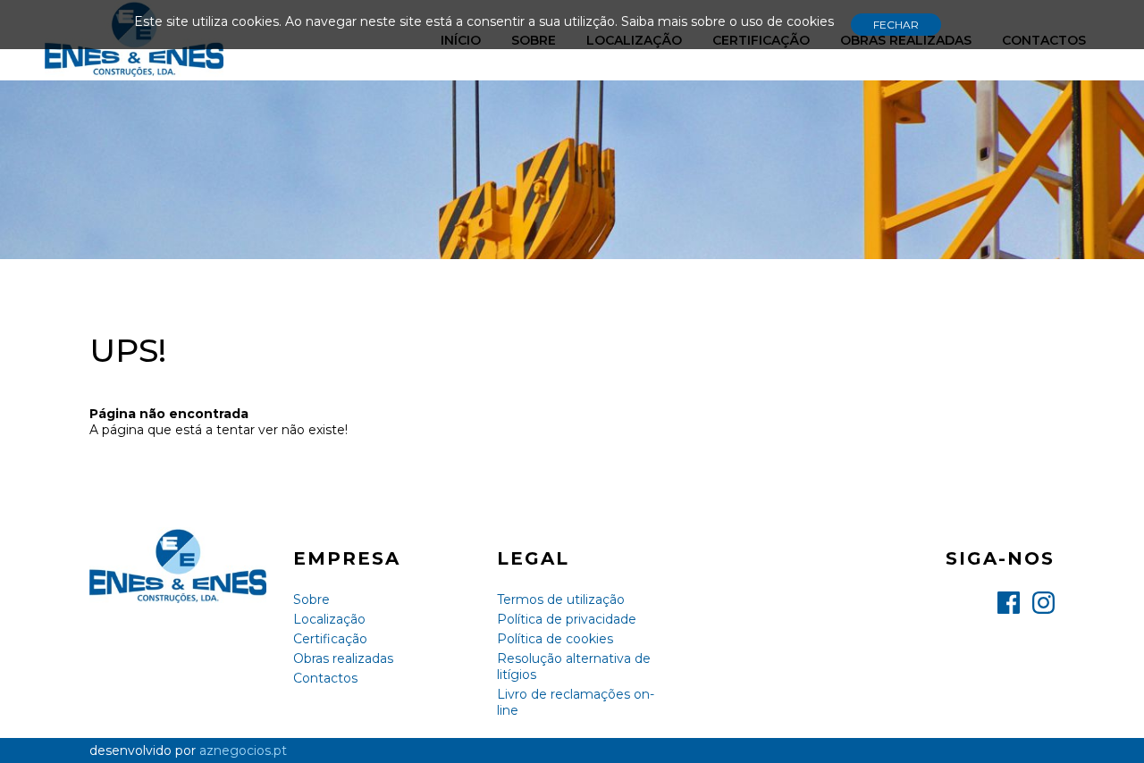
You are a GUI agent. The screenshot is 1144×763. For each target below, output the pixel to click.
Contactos (325, 678)
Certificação (330, 639)
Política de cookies (555, 639)
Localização (329, 619)
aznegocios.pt (243, 750)
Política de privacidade (566, 619)
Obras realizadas (343, 658)
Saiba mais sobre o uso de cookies (727, 21)
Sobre (311, 599)
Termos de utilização (561, 599)
